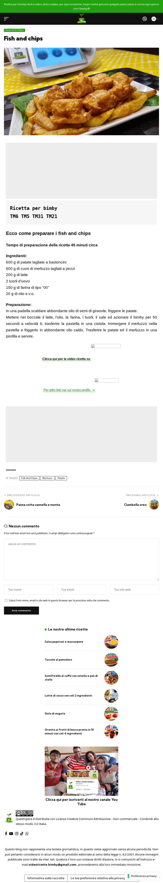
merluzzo (47, 478)
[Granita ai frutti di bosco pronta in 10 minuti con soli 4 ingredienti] (111, 732)
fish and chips (29, 478)
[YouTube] (11, 834)
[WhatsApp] (27, 834)
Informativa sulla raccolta (45, 878)
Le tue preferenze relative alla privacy (98, 878)
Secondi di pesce (14, 30)
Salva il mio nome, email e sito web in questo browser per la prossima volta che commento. (59, 600)
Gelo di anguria (55, 713)
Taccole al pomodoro (58, 659)
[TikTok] (21, 834)
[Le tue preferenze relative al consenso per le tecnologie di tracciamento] (142, 876)
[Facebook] (6, 834)
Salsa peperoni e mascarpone (64, 641)
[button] (7, 18)
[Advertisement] (81, 171)
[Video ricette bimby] (81, 19)
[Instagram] (16, 834)
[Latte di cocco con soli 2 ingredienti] (111, 696)
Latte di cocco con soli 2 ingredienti (68, 695)
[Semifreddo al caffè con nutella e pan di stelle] (111, 678)
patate (61, 478)
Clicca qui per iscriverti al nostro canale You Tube (81, 801)
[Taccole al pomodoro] (111, 660)
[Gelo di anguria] (111, 714)
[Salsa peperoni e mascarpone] (111, 642)
